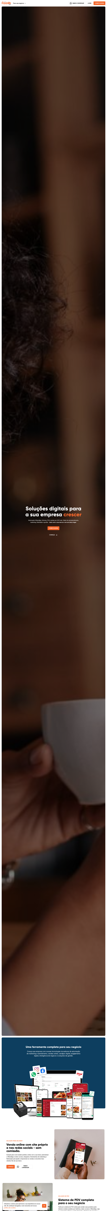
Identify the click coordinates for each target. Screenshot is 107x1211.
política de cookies (10, 1208)
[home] (6, 3)
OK (44, 1205)
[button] (19, 3)
